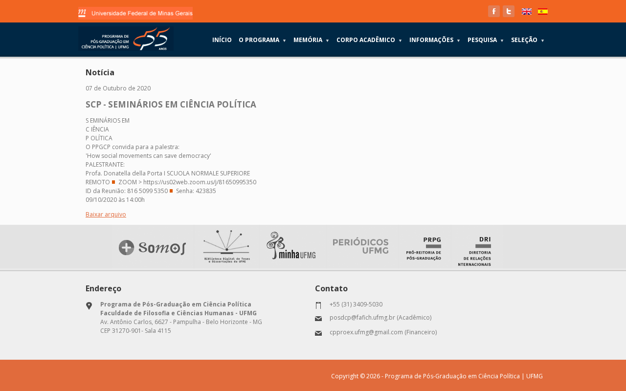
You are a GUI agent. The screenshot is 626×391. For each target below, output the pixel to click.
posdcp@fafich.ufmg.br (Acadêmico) (380, 317)
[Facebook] (494, 11)
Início (222, 40)
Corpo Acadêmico (369, 40)
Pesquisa (486, 40)
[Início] (126, 38)
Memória (311, 40)
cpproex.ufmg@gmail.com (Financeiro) (383, 332)
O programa (263, 40)
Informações (435, 40)
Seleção (528, 40)
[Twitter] (508, 11)
